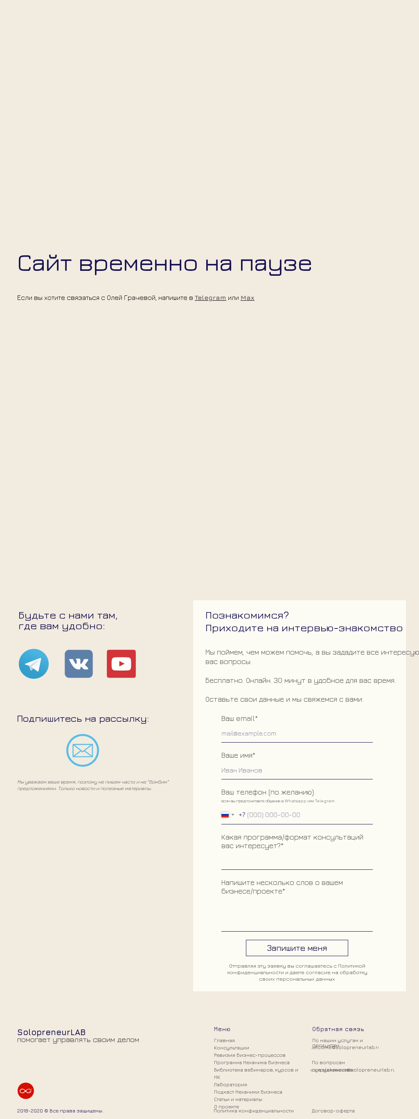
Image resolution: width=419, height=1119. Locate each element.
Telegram (210, 577)
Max (248, 577)
